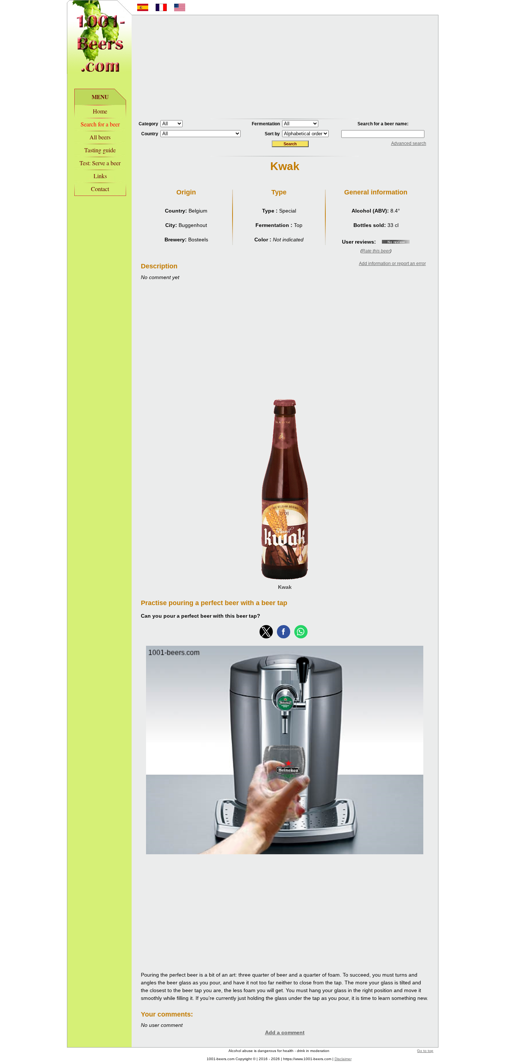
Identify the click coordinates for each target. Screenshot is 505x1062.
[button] (266, 631)
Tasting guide (100, 150)
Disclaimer (343, 1059)
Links (100, 176)
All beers (100, 137)
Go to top (425, 1051)
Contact (100, 189)
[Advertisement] (284, 67)
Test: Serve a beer (100, 163)
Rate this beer (376, 251)
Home (100, 111)
